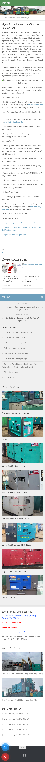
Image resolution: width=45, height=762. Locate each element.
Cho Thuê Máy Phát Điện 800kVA (16, 724)
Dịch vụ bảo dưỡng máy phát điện (16, 343)
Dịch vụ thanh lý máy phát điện (15, 359)
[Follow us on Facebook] (41, 297)
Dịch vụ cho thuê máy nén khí (15, 348)
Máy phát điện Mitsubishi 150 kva (16, 519)
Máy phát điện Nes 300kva (13, 466)
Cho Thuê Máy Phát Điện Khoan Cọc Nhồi (20, 700)
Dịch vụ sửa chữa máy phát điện (16, 353)
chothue (6, 3)
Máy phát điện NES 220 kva (14, 571)
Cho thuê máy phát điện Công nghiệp (18, 332)
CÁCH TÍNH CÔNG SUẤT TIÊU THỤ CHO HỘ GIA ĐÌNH (10, 278)
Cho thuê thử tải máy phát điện (15, 337)
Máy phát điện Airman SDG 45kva (16, 545)
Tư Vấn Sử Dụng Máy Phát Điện (15, 18)
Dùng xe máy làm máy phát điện (14, 235)
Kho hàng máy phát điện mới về (15, 413)
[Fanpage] (38, 297)
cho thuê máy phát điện (13, 122)
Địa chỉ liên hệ (9, 377)
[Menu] (42, 3)
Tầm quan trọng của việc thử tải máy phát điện (19, 223)
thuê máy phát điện (35, 105)
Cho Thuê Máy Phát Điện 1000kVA (17, 714)
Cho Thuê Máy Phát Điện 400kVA (16, 729)
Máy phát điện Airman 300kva (14, 492)
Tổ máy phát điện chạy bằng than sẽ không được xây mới (31, 278)
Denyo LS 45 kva (9, 598)
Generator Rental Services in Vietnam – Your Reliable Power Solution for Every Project (20, 365)
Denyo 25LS (7, 439)
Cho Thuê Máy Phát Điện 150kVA (16, 735)
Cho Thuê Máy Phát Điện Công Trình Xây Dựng (22, 674)
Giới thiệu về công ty (11, 372)
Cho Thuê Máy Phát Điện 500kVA (16, 719)
